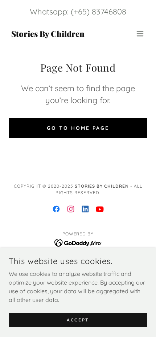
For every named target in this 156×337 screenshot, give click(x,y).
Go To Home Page (78, 128)
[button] (140, 33)
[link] (48, 34)
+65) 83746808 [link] (100, 12)
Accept (78, 320)
